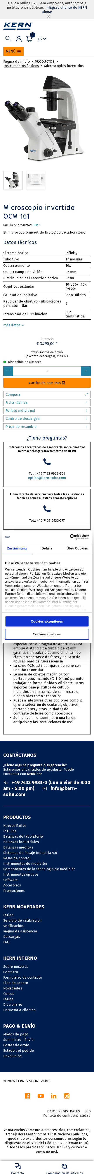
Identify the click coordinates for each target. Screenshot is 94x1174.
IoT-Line (10, 831)
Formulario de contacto (22, 977)
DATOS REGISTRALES (63, 1111)
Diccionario (12, 1004)
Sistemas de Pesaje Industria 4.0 (30, 853)
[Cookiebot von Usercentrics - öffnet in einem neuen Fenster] (70, 537)
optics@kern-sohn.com (47, 478)
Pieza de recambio (21, 427)
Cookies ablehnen (47, 634)
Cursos (8, 994)
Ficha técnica (17, 403)
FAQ (6, 942)
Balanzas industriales (21, 842)
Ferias (8, 915)
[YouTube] (41, 1097)
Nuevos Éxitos (14, 826)
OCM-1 (37, 225)
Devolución (12, 1056)
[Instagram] (66, 1097)
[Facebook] (27, 1097)
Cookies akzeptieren (47, 621)
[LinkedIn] (53, 1097)
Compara (13, 394)
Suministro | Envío (18, 1040)
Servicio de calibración (22, 920)
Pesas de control (17, 858)
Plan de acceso (15, 983)
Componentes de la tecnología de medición (39, 869)
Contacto (10, 972)
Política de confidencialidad (67, 1116)
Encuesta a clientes (19, 1010)
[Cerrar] (48, 16)
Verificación (13, 926)
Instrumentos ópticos (21, 66)
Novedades (12, 988)
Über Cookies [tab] (77, 548)
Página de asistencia (20, 931)
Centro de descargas (22, 419)
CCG (87, 1111)
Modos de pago (15, 1034)
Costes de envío (16, 1045)
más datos (12, 325)
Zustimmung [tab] (17, 548)
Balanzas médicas (18, 847)
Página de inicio (16, 61)
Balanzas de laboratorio (23, 836)
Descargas (11, 937)
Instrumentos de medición (25, 864)
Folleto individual (20, 411)
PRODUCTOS (44, 61)
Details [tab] (47, 548)
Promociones (14, 891)
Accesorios (12, 885)
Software (10, 880)
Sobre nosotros (15, 967)
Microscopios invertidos (64, 66)
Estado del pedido (18, 1050)
